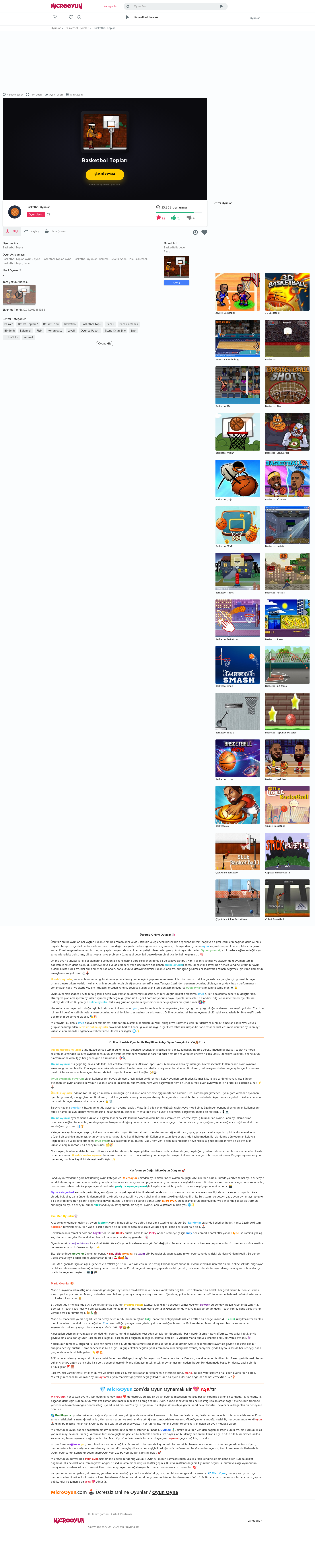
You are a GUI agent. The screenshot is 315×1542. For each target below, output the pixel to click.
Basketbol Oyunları (38, 207)
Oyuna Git (104, 343)
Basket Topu (51, 324)
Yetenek (29, 337)
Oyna (176, 283)
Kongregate (55, 331)
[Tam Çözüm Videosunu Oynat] (19, 294)
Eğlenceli (25, 331)
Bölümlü (9, 331)
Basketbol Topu (91, 324)
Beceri (110, 324)
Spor (134, 331)
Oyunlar (255, 18)
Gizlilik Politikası (121, 1514)
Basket (8, 324)
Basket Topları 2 (28, 324)
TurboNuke (11, 337)
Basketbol (70, 324)
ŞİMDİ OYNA (104, 174)
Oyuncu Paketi (90, 331)
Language (254, 1521)
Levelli (71, 331)
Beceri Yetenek (128, 324)
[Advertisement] (105, 61)
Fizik (39, 331)
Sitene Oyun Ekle (115, 331)
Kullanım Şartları (98, 1514)
